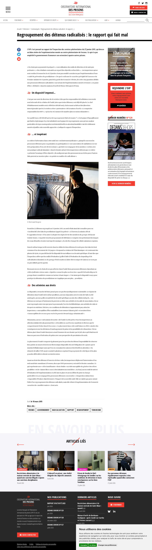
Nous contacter (140, 12)
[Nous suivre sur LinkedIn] (114, 511)
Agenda (118, 20)
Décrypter (33, 20)
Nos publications (90, 20)
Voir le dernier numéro (121, 183)
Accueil (5, 20)
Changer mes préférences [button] (107, 545)
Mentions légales (22, 544)
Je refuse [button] (92, 545)
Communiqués (35, 29)
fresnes (31, 410)
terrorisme (96, 410)
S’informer (17, 20)
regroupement (83, 410)
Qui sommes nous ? (71, 20)
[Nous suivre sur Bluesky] (109, 511)
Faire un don (140, 8)
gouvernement (43, 410)
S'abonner (117, 504)
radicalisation (58, 410)
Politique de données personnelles (46, 544)
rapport (70, 410)
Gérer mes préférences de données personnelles (31, 546)
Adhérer (122, 105)
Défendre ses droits (50, 20)
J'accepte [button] (83, 545)
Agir (106, 20)
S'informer (26, 29)
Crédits (31, 544)
